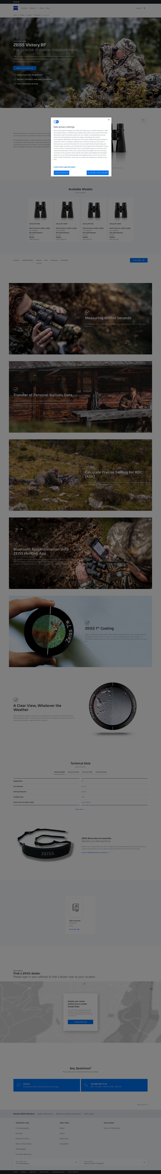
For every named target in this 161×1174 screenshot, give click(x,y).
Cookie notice (58, 167)
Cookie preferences (61, 173)
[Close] (109, 120)
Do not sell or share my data (98, 173)
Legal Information (69, 167)
